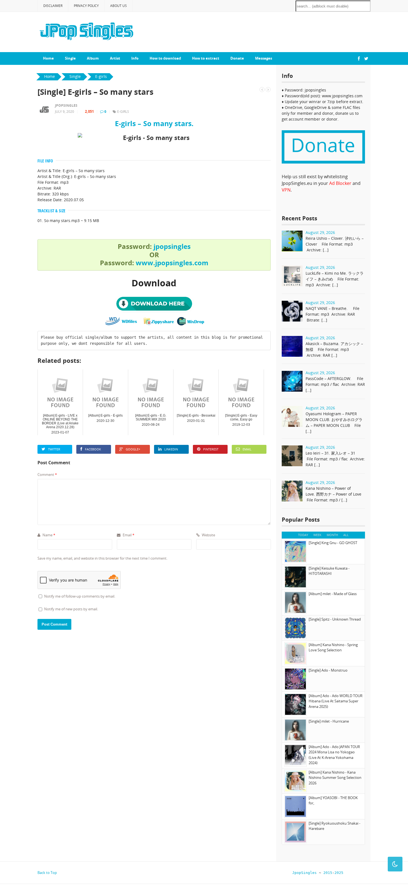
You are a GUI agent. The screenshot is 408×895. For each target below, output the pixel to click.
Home (48, 58)
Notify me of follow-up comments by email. (79, 596)
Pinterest (210, 449)
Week (317, 535)
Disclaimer (52, 5)
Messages (263, 58)
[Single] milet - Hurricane (329, 721)
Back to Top (47, 872)
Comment (47, 474)
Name (48, 534)
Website (208, 534)
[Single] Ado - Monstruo (328, 670)
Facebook (93, 449)
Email (247, 449)
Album (93, 58)
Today (303, 535)
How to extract (205, 58)
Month (332, 535)
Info (134, 58)
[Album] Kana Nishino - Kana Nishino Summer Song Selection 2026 (335, 778)
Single (70, 58)
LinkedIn (171, 449)
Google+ (133, 449)
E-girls (123, 111)
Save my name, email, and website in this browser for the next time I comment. (102, 558)
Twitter (54, 449)
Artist (115, 58)
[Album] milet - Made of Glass (333, 593)
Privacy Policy (86, 5)
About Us (118, 5)
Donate (237, 58)
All (346, 535)
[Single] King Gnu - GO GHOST (333, 542)
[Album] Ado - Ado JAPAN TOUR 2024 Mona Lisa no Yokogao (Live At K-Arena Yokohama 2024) (334, 755)
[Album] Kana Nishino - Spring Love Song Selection (333, 647)
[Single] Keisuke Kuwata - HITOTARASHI (329, 571)
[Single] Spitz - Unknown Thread (335, 619)
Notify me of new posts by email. (71, 608)
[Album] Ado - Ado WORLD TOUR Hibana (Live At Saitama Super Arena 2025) (335, 701)
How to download (165, 58)
